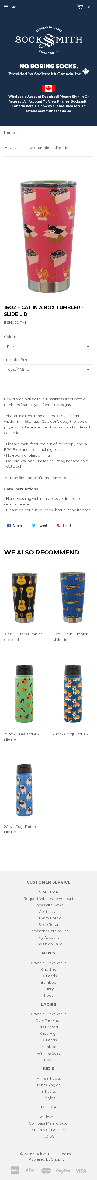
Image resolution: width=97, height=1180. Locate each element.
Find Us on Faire (49, 944)
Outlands (49, 976)
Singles (48, 1098)
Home (9, 132)
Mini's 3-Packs (48, 1078)
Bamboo (48, 982)
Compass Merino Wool (48, 1123)
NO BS (48, 1136)
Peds (48, 995)
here (62, 477)
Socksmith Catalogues (48, 931)
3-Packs (48, 1091)
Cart (89, 7)
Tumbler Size (16, 359)
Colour (10, 336)
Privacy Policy (49, 918)
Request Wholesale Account (49, 898)
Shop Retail (49, 924)
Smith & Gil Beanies (48, 1130)
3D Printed (48, 1027)
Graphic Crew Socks (48, 963)
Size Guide (48, 892)
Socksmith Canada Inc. (53, 1154)
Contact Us (48, 911)
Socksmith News (48, 905)
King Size (48, 969)
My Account (48, 937)
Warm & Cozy (48, 1053)
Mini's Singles (48, 1085)
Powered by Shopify (46, 1159)
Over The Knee (48, 1020)
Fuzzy (49, 989)
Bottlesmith (48, 1117)
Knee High (48, 1033)
